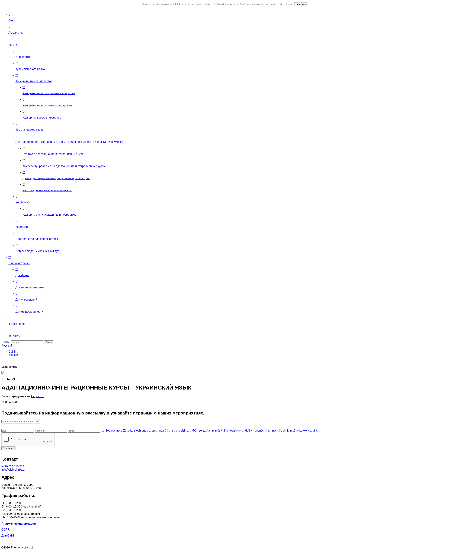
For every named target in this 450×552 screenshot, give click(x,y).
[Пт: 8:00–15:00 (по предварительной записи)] (225, 517)
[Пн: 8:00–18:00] (225, 503)
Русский (6, 345)
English (13, 354)
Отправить (8, 448)
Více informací (286, 4)
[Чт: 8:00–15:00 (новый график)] (225, 514)
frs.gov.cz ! (37, 396)
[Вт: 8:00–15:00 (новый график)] (225, 507)
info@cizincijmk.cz (13, 469)
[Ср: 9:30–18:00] (225, 510)
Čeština (13, 351)
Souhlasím (301, 4)
